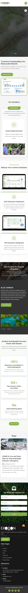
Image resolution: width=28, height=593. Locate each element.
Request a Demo (7, 74)
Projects (5, 550)
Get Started (5, 539)
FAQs (4, 553)
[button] (8, 54)
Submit (14, 514)
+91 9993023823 (7, 580)
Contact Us (5, 555)
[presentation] (3, 329)
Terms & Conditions (7, 557)
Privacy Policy (6, 560)
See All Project (6, 305)
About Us (5, 548)
